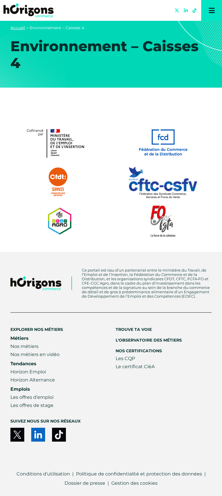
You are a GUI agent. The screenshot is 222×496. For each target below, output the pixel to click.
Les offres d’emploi (31, 397)
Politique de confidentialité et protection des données (139, 474)
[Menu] (211, 10)
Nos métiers (24, 346)
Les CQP (125, 358)
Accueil (17, 27)
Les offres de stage (31, 405)
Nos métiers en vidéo (35, 354)
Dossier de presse (84, 483)
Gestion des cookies (134, 483)
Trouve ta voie (134, 329)
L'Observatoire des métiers (149, 340)
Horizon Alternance (32, 380)
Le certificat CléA (135, 366)
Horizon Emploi (28, 372)
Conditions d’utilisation (43, 474)
